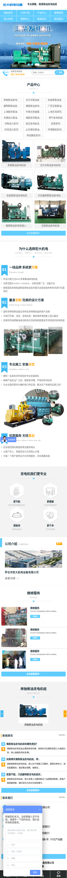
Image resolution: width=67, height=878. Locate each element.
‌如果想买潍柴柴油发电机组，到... (23, 759)
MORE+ (62, 735)
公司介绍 (25, 13)
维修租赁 (58, 13)
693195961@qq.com (30, 820)
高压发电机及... (33, 123)
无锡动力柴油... (11, 117)
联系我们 (58, 19)
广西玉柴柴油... (55, 106)
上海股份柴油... (11, 111)
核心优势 (8, 19)
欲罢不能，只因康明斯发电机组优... (24, 774)
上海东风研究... (55, 111)
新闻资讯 (41, 19)
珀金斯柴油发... (55, 100)
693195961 (30, 814)
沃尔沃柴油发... (33, 100)
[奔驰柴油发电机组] (33, 711)
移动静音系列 (33, 135)
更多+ (59, 543)
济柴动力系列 (11, 123)
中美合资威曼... (33, 111)
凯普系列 (55, 123)
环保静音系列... (55, 129)
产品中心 (41, 13)
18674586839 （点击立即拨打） (36, 826)
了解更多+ (35, 616)
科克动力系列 (11, 129)
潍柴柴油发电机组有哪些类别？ (22, 744)
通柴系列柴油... (33, 117)
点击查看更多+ (33, 233)
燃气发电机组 (55, 117)
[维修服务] (14, 616)
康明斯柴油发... (11, 106)
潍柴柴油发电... (33, 106)
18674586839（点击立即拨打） (35, 832)
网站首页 (8, 13)
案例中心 (25, 19)
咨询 (58, 876)
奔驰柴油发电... (11, 100)
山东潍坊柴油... (33, 129)
